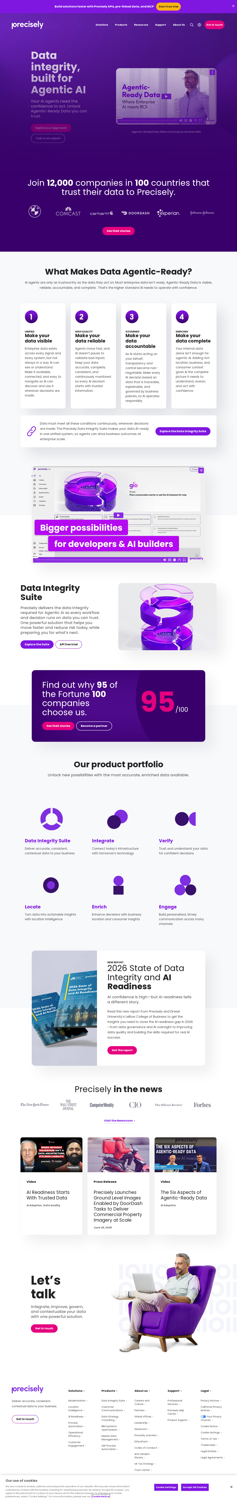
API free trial (69, 644)
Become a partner (94, 726)
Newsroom (140, 1429)
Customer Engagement (76, 1444)
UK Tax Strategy (144, 1463)
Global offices (142, 1416)
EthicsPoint (141, 1441)
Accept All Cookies (195, 1487)
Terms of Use (209, 1439)
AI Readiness (75, 1416)
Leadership (140, 1423)
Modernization (77, 1400)
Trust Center (142, 1470)
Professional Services (175, 1402)
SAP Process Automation (108, 1447)
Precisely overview (145, 1435)
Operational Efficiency (75, 1434)
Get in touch (214, 25)
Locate (33, 907)
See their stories (118, 231)
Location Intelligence (75, 1408)
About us (141, 1391)
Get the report (122, 1050)
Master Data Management (109, 1437)
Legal (205, 1391)
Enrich (99, 907)
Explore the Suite (37, 644)
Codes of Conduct (145, 1448)
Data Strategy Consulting (109, 1418)
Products (121, 25)
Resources (141, 25)
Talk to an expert (48, 138)
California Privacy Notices (211, 1408)
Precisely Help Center (176, 1412)
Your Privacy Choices (211, 1418)
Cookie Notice (209, 1426)
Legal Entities (208, 1451)
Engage (168, 907)
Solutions (102, 25)
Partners (139, 1410)
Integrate (103, 841)
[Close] (231, 1487)
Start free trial (168, 6)
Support (160, 25)
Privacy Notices (210, 1400)
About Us (179, 25)
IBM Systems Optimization (109, 1428)
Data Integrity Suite (47, 841)
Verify (166, 841)
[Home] (28, 25)
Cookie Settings (210, 1432)
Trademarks (208, 1445)
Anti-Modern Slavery (142, 1455)
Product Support (177, 1420)
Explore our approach (51, 128)
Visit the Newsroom (118, 1121)
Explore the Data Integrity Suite (183, 431)
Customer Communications (112, 1408)
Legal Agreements (212, 1457)
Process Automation (75, 1424)
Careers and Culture (141, 1402)
